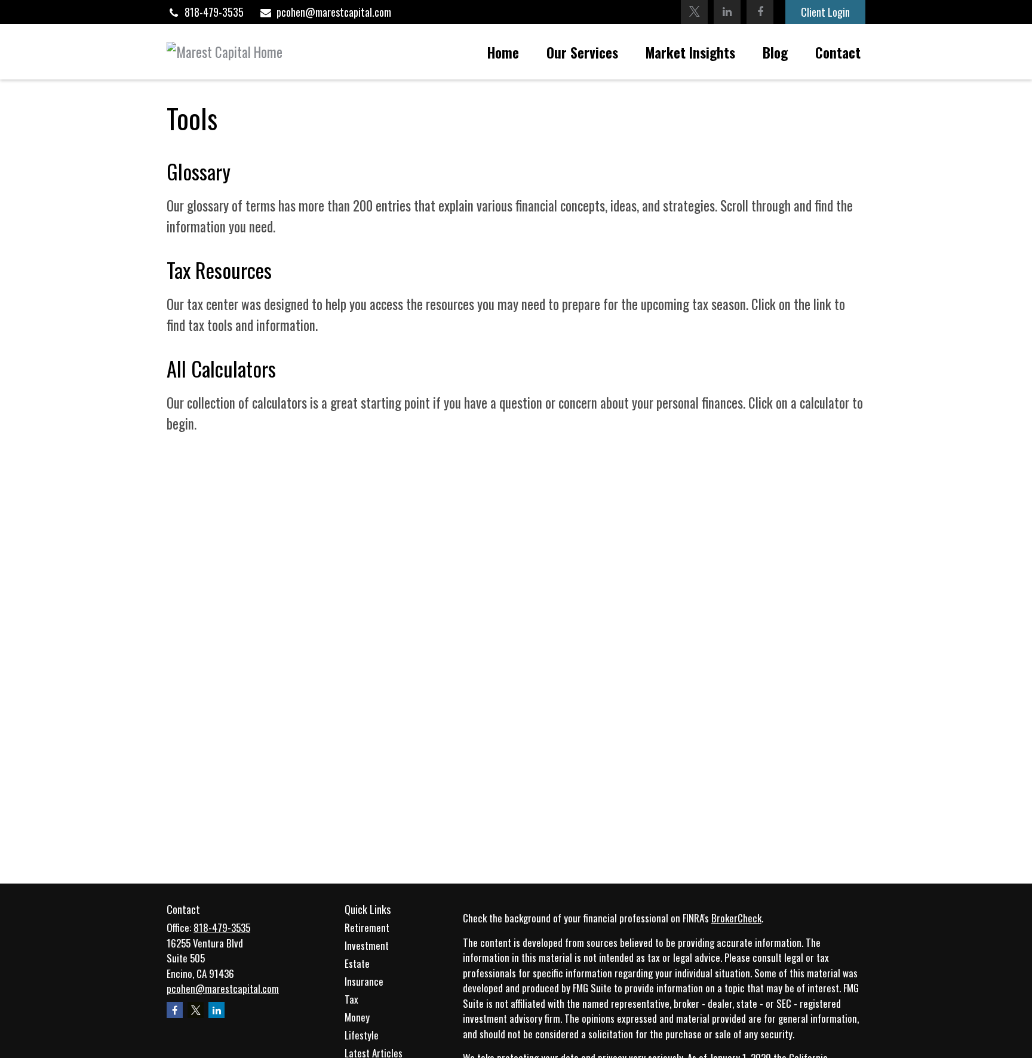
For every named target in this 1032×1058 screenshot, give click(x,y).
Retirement (367, 927)
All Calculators (221, 368)
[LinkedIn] (727, 12)
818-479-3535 (214, 12)
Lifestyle (362, 1035)
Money (357, 1017)
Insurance (364, 981)
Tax (351, 999)
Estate (357, 963)
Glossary (199, 171)
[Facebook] (760, 12)
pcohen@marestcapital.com (334, 12)
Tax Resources (219, 269)
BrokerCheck (736, 917)
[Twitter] (694, 12)
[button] (503, 52)
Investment (367, 945)
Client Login (825, 12)
